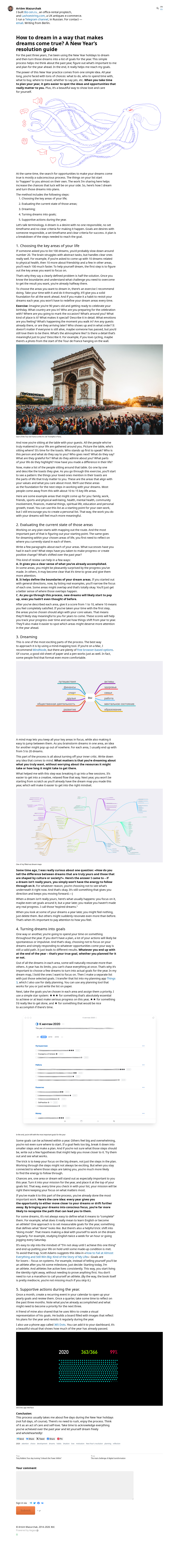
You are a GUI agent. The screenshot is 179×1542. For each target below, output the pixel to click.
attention (25, 1443)
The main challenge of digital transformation (108, 1458)
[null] (20, 1438)
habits (59, 1443)
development (42, 1443)
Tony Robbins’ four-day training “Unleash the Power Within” (39, 1458)
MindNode (39, 650)
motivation (80, 1443)
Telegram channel (36, 19)
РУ (161, 9)
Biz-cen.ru (30, 12)
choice (32, 1443)
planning (107, 1443)
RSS (53, 1527)
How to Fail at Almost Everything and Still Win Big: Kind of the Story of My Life (64, 1255)
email (19, 23)
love (72, 1443)
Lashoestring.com (33, 16)
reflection (116, 1443)
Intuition (66, 1443)
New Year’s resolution (94, 1443)
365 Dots (60, 1324)
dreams (52, 1443)
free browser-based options (95, 650)
